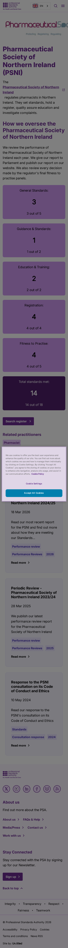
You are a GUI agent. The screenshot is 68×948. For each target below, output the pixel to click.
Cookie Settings (34, 483)
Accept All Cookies (34, 493)
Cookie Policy (37, 474)
